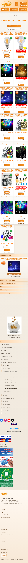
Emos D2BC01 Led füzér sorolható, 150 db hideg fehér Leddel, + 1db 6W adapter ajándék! (7, 170)
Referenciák (4, 529)
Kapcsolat (3, 541)
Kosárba (7, 55)
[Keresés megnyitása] (16, 4)
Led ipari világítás (6, 368)
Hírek (2, 526)
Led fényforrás (6, 365)
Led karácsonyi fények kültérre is (11, 382)
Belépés (24, 2)
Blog (2, 524)
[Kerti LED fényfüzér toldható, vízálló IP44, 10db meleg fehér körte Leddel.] (21, 180)
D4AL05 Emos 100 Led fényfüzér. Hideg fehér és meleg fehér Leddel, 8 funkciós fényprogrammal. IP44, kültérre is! (21, 115)
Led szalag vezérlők (7, 410)
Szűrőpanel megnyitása (14, 26)
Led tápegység (6, 413)
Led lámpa (5, 395)
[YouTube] (8, 420)
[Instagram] (5, 420)
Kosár (23, 10)
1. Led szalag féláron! (5, 344)
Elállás (4, 555)
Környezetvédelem (5, 517)
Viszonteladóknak (5, 544)
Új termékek (4, 552)
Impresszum (4, 512)
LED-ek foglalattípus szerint (7, 280)
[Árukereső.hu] (14, 429)
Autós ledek (3, 350)
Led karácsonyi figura (8, 379)
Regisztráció (24, 5)
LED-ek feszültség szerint (7, 293)
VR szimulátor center (5, 416)
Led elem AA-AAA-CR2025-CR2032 (8, 362)
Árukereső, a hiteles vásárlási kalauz (14, 431)
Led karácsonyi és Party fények (10, 371)
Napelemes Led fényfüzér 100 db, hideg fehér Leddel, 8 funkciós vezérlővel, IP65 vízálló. (6, 88)
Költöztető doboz (4, 359)
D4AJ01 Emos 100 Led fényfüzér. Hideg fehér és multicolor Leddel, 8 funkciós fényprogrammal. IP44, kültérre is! (7, 143)
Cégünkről (3, 509)
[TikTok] (12, 420)
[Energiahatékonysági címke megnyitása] (24, 48)
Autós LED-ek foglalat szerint (8, 283)
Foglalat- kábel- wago (5, 353)
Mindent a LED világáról (6, 534)
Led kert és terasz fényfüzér (10, 388)
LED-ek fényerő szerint (6, 286)
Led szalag (5, 401)
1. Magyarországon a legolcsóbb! (8, 347)
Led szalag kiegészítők (6, 407)
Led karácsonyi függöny (9, 385)
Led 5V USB (6, 374)
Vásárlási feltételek (5, 514)
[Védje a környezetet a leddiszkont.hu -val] (6, 487)
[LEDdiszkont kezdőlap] (7, 4)
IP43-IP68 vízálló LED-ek (6, 356)
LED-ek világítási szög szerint (8, 289)
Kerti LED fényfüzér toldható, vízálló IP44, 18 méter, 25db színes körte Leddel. (7, 226)
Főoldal (2, 15)
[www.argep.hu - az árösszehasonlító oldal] (14, 424)
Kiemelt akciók (4, 549)
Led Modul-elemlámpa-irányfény (7, 398)
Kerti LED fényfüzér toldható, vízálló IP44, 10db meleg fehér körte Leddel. (21, 170)
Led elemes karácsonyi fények (10, 377)
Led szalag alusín (6, 404)
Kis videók (3, 532)
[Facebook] (1, 420)
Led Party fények (7, 391)
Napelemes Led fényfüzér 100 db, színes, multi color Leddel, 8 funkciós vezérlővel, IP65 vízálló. (21, 88)
